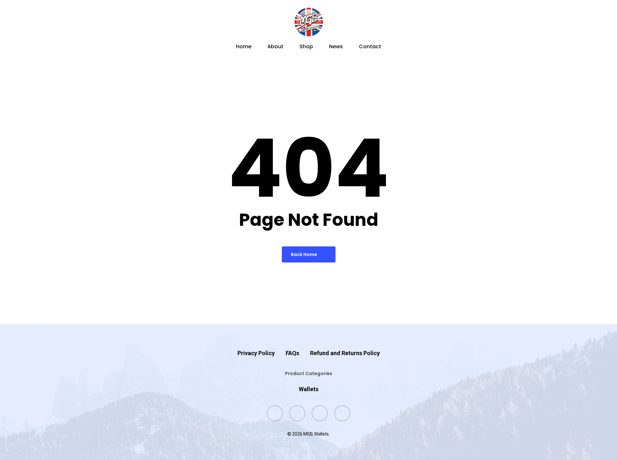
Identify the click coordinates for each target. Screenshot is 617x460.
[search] (500, 22)
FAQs (292, 353)
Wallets (308, 389)
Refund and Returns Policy (345, 353)
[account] (517, 22)
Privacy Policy (256, 353)
